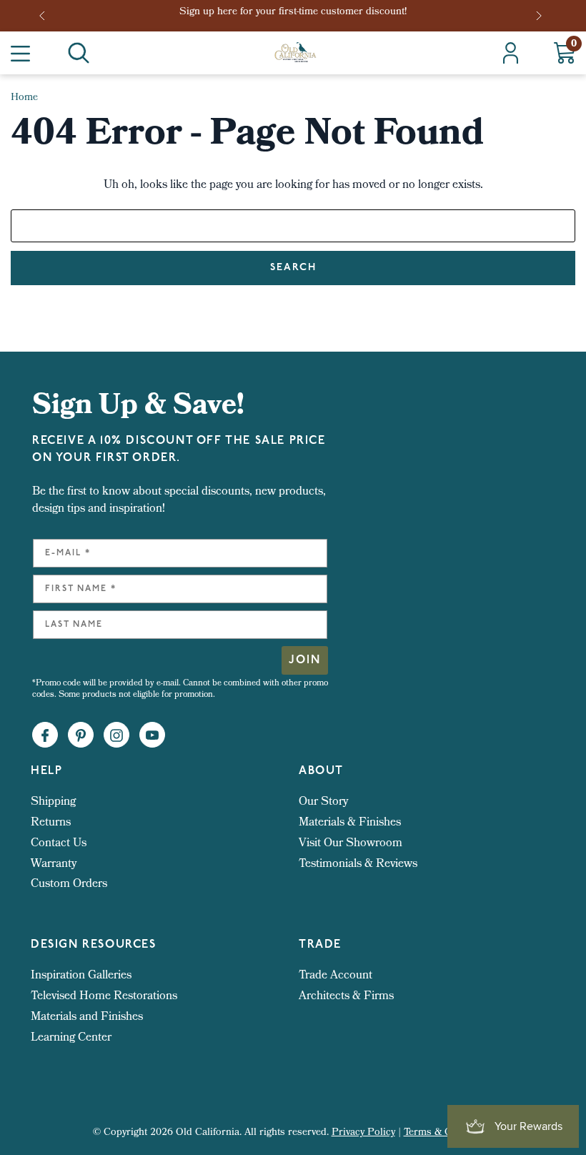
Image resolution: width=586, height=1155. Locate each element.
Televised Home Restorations (104, 996)
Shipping (53, 802)
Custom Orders (69, 884)
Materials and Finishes (87, 1017)
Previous (46, 16)
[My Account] (510, 53)
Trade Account (335, 976)
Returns (51, 823)
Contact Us (58, 843)
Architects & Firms (346, 996)
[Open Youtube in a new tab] (152, 735)
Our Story (323, 802)
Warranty (53, 864)
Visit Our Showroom (350, 843)
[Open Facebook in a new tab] (45, 735)
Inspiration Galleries (81, 976)
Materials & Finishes (350, 823)
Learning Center (71, 1038)
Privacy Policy (363, 1133)
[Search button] (78, 53)
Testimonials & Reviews (358, 864)
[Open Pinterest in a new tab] (81, 735)
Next (540, 16)
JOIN (305, 660)
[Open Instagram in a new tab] (116, 735)
